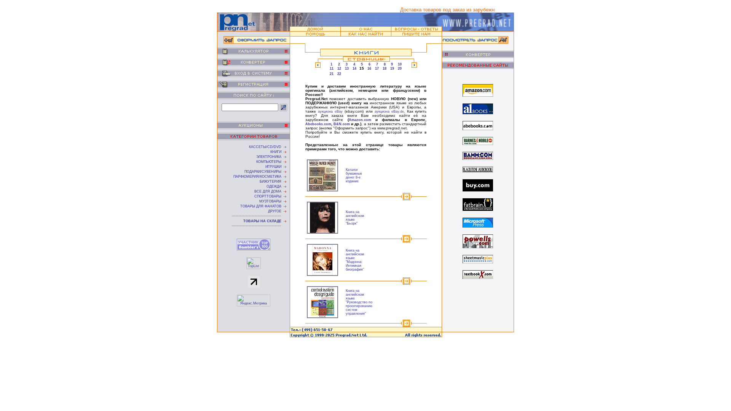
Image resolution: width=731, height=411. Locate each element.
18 (384, 68)
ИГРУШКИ (273, 167)
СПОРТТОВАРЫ (267, 196)
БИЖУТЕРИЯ (270, 181)
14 (354, 68)
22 (339, 74)
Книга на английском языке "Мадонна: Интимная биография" (355, 260)
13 (347, 68)
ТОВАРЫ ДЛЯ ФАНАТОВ (260, 206)
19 (392, 68)
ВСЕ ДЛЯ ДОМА (267, 191)
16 (369, 68)
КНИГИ (275, 152)
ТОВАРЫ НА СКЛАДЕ (262, 221)
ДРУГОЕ (274, 211)
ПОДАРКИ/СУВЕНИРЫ (262, 172)
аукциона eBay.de (389, 111)
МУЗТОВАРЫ (270, 201)
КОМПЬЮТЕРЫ (268, 162)
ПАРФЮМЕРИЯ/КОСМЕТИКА (257, 176)
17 (377, 68)
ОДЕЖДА (274, 186)
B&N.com (342, 124)
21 (332, 74)
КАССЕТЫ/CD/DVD (265, 147)
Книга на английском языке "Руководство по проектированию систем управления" (359, 302)
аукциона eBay (330, 111)
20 (400, 68)
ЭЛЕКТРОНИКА (268, 157)
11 (332, 68)
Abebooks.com (318, 124)
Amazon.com (360, 120)
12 (339, 68)
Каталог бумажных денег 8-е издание (354, 175)
